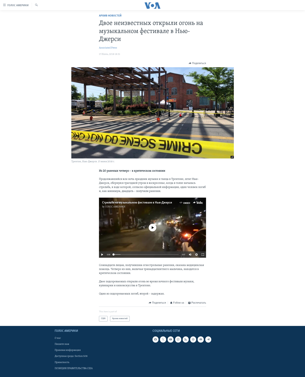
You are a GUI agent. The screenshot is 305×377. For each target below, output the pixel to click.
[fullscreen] (203, 254)
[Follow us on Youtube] (171, 339)
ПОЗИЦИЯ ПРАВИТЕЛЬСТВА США (74, 368)
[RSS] (186, 339)
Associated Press (108, 48)
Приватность (62, 362)
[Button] (197, 63)
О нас (58, 338)
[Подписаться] (201, 339)
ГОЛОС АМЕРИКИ (115, 207)
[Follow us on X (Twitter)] (163, 339)
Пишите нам (62, 344)
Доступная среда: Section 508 (71, 356)
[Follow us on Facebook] (155, 339)
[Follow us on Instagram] (178, 339)
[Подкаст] (193, 339)
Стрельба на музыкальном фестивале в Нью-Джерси (137, 202)
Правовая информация (68, 350)
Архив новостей (110, 15)
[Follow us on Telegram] (208, 339)
